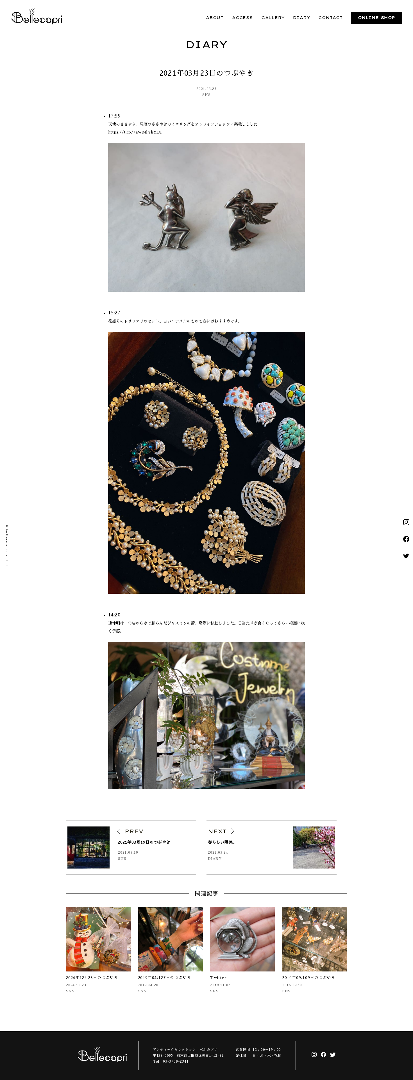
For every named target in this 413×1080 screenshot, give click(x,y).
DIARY (301, 17)
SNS (206, 94)
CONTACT (330, 17)
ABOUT (215, 17)
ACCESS (242, 17)
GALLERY (273, 17)
